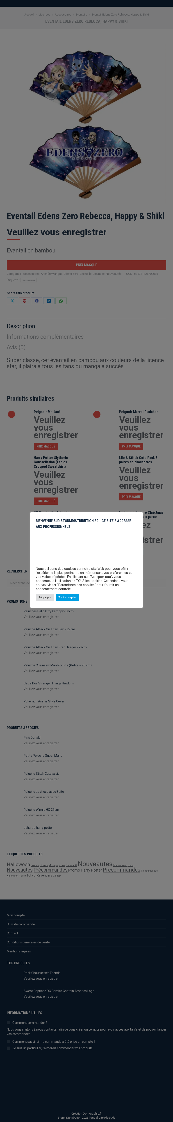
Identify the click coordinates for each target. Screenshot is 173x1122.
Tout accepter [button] (67, 597)
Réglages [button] (45, 597)
